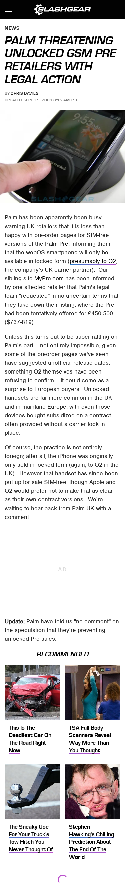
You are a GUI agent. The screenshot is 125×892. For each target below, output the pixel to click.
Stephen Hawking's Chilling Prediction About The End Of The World (91, 841)
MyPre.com (49, 278)
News (12, 28)
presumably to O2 (93, 261)
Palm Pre (56, 243)
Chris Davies (24, 93)
